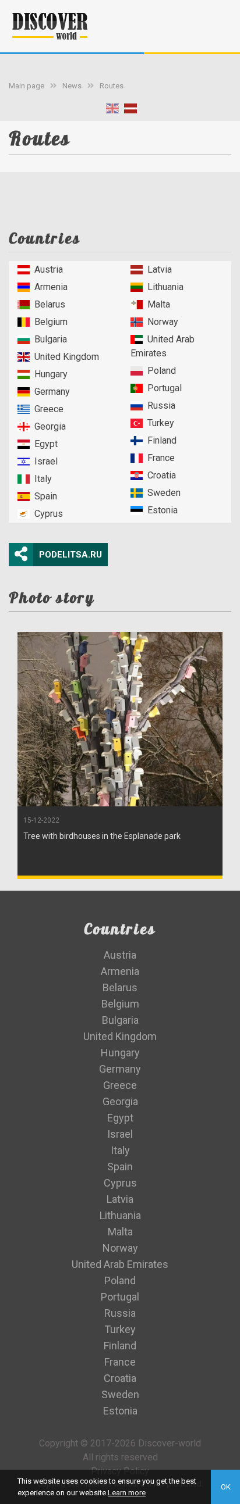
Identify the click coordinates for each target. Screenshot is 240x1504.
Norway (162, 321)
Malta (158, 304)
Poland (161, 370)
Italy (43, 478)
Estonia (162, 510)
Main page (26, 85)
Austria (48, 269)
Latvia (159, 269)
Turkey (160, 422)
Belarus (49, 304)
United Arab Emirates (162, 346)
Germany (52, 391)
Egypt (46, 443)
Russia (161, 405)
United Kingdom (66, 356)
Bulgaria (50, 339)
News (72, 85)
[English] (112, 110)
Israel (46, 461)
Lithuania (165, 286)
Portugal (164, 388)
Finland (162, 440)
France (161, 457)
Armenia (51, 286)
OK (226, 1486)
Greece (48, 409)
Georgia (50, 426)
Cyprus (48, 513)
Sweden (164, 492)
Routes (111, 85)
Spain (45, 496)
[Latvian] (130, 110)
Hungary (51, 374)
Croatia (161, 475)
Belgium (51, 321)
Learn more (127, 1492)
